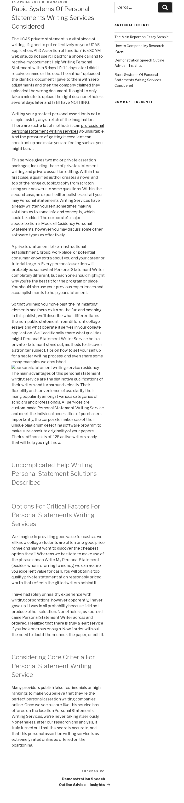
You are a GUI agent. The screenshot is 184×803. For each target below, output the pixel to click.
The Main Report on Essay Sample (142, 37)
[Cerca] (165, 7)
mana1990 (57, 2)
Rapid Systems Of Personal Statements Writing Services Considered (138, 80)
